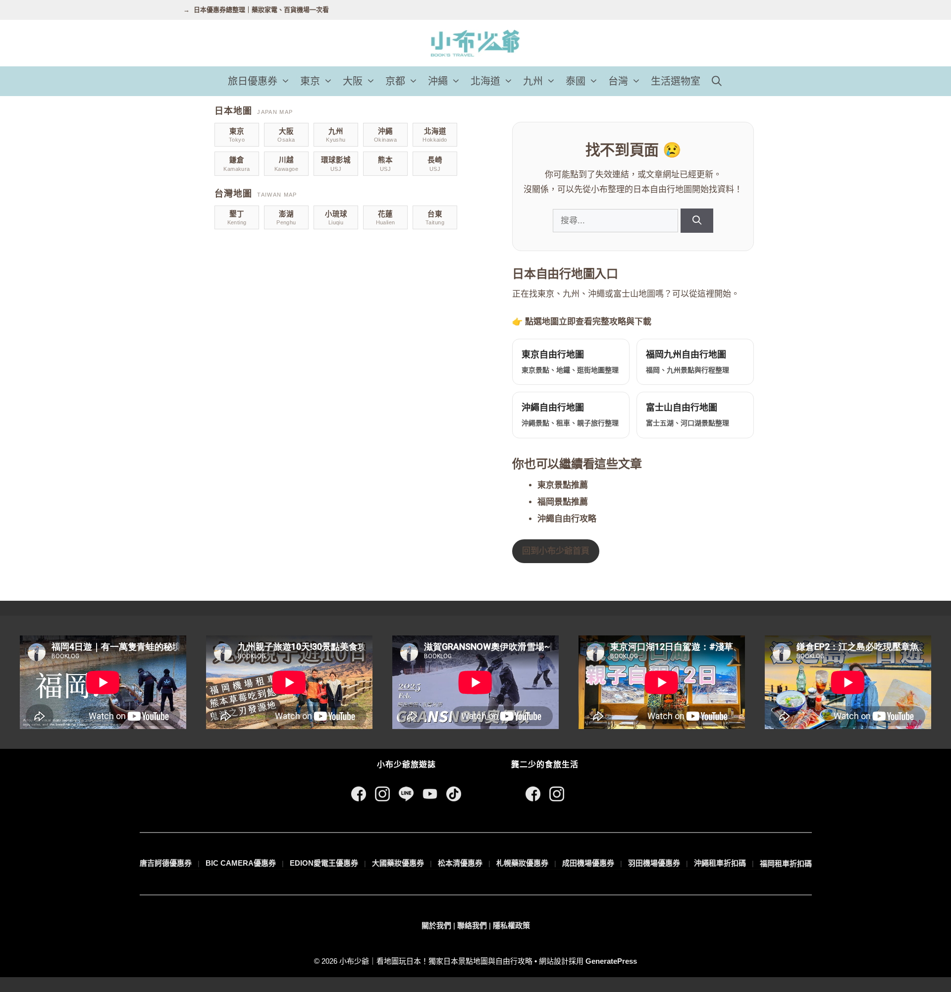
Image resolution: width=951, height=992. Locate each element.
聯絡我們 (472, 925)
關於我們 (436, 925)
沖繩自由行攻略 (566, 518)
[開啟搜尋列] (716, 81)
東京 (310, 81)
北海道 (485, 81)
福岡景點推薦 (562, 502)
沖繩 (438, 81)
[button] (286, 81)
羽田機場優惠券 (654, 863)
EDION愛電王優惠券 (324, 863)
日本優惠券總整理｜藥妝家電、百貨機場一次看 (261, 9)
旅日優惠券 (252, 81)
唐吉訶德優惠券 (166, 863)
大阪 (353, 81)
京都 (395, 81)
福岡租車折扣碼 (786, 863)
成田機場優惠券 (588, 863)
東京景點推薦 (562, 485)
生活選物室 (675, 81)
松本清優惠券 (460, 863)
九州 (533, 81)
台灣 (618, 81)
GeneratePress (611, 961)
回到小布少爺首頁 (555, 551)
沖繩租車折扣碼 (720, 863)
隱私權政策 (511, 925)
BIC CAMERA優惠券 (241, 863)
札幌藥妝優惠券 (522, 863)
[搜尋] (697, 221)
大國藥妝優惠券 (398, 863)
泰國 (575, 81)
